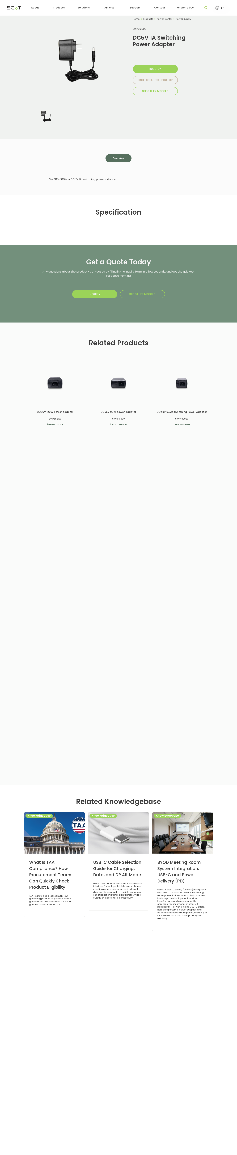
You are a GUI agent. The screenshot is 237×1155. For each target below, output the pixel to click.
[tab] (118, 158)
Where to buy (185, 7)
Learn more (55, 424)
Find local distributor (155, 80)
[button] (35, 8)
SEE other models (155, 91)
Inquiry (155, 69)
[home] (14, 8)
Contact (159, 7)
